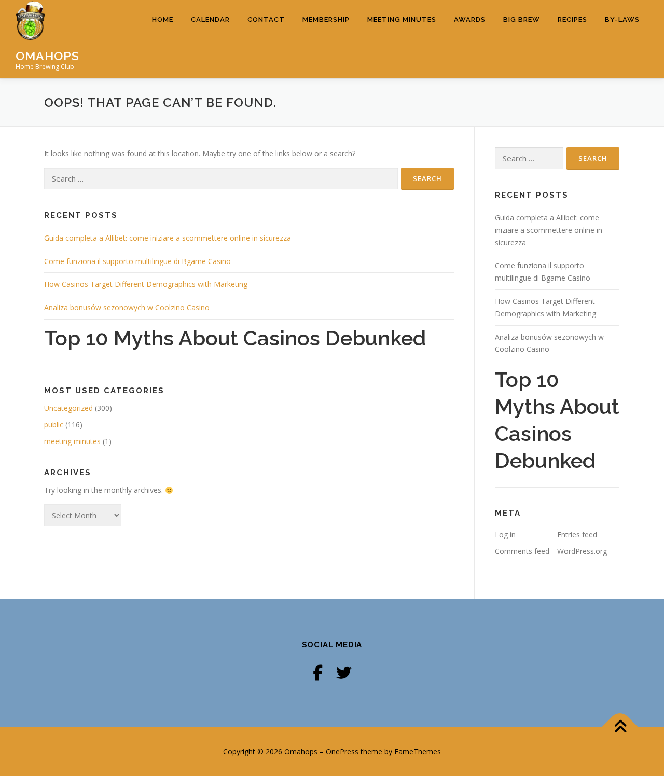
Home (162, 19)
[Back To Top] (620, 727)
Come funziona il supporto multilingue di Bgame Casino (137, 261)
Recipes (572, 19)
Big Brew (521, 19)
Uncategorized (68, 408)
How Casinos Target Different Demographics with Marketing (145, 284)
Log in (505, 534)
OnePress (342, 751)
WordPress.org (582, 551)
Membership (326, 19)
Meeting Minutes (401, 19)
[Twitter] (344, 672)
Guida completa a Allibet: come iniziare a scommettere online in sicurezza (167, 238)
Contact (266, 19)
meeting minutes (72, 441)
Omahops (47, 55)
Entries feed (577, 534)
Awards (470, 19)
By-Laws (622, 19)
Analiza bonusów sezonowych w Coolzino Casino (127, 307)
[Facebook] (318, 672)
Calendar (210, 19)
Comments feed (522, 551)
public (53, 424)
